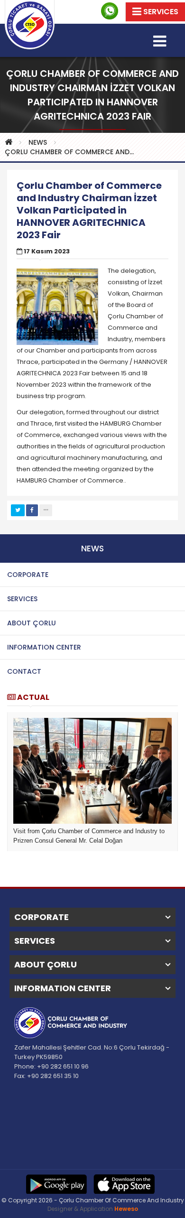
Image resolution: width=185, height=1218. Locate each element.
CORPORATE (27, 574)
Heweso (126, 1209)
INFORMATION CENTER (44, 647)
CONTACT (24, 671)
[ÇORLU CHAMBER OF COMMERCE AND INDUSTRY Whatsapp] (109, 10)
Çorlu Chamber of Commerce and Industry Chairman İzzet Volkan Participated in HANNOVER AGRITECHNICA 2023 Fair (72, 152)
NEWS (37, 142)
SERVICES (22, 599)
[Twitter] (18, 510)
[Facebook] (32, 510)
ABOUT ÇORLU (31, 623)
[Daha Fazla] (45, 510)
